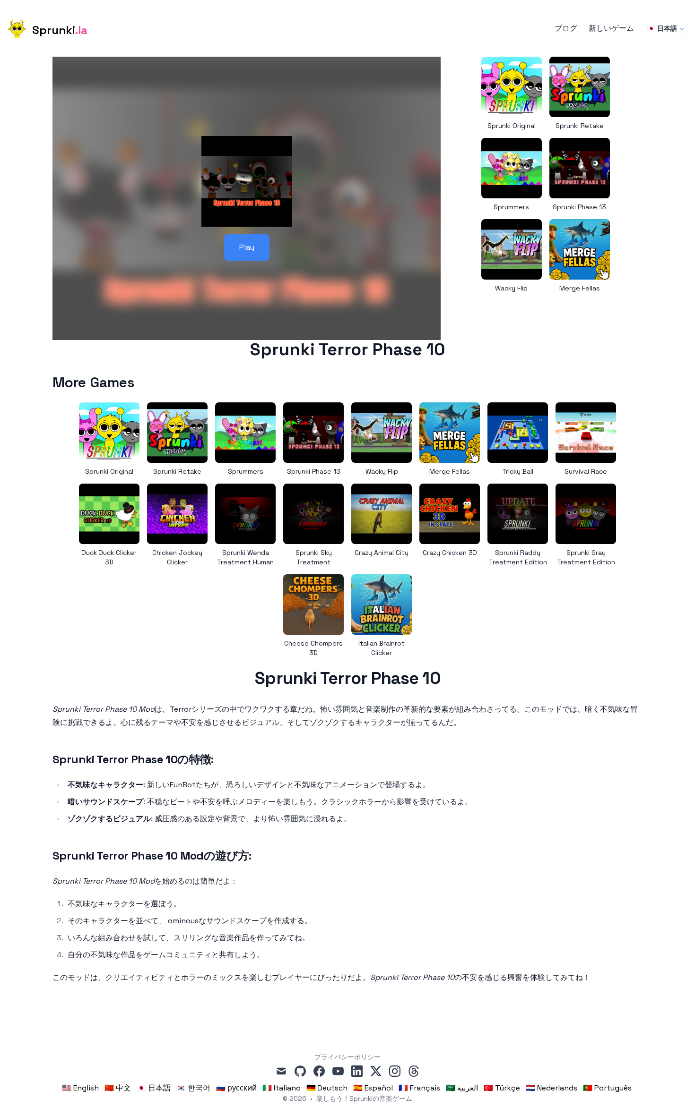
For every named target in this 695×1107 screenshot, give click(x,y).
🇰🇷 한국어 (193, 1088)
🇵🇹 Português (607, 1088)
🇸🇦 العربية (462, 1088)
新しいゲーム (611, 28)
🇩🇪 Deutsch (327, 1088)
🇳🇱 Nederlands (551, 1088)
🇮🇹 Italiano (281, 1088)
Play (246, 247)
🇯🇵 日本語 (662, 28)
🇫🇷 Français (419, 1088)
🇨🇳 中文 (117, 1088)
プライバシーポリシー (347, 1057)
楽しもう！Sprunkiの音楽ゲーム (364, 1098)
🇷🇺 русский (236, 1088)
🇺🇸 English (80, 1088)
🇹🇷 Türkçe (502, 1088)
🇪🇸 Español (373, 1088)
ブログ (566, 28)
